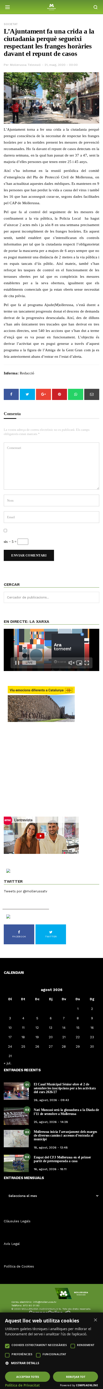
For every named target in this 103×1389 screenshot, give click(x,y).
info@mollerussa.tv (44, 1302)
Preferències (22, 1354)
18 (23, 1037)
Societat (11, 24)
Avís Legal (12, 1244)
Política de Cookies (19, 1266)
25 (23, 1046)
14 (64, 1028)
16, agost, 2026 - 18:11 (50, 1169)
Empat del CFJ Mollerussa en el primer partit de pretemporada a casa (62, 1159)
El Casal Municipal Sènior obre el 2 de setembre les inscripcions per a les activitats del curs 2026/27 (65, 1088)
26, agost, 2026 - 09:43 (51, 1100)
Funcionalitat (54, 1354)
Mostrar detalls (25, 1363)
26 (37, 1046)
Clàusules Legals (17, 1221)
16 (92, 1028)
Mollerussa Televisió (25, 65)
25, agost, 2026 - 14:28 (51, 1122)
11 (23, 1028)
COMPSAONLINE (87, 1385)
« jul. (8, 1063)
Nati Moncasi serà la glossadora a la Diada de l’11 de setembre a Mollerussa (66, 1111)
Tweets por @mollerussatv (25, 891)
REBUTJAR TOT (75, 1377)
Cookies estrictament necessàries (39, 1345)
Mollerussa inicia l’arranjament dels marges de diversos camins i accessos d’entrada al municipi (65, 1135)
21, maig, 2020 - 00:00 (61, 65)
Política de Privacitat (22, 1385)
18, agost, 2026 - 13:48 (51, 1147)
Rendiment (85, 1345)
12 (37, 1028)
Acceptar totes (27, 1377)
